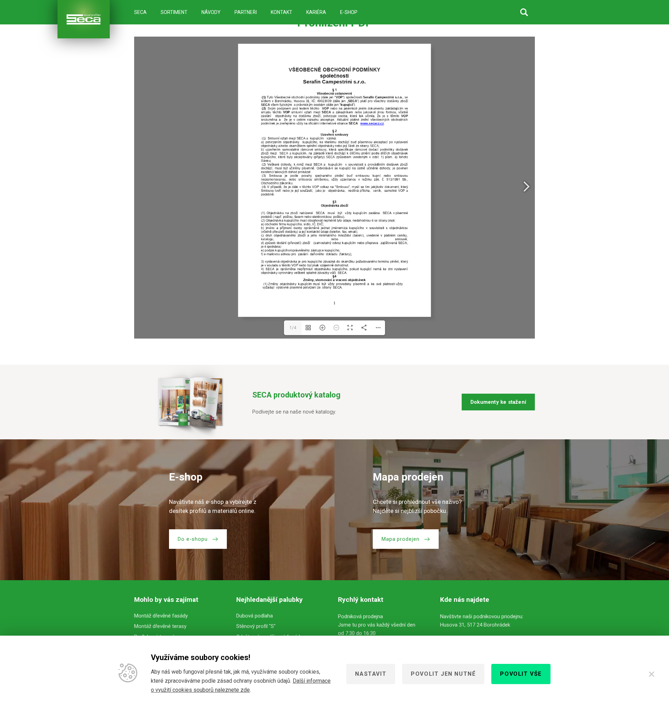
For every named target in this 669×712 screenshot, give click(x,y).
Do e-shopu (193, 539)
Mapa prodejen (401, 539)
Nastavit (370, 674)
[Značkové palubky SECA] (83, 19)
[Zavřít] (651, 674)
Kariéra (316, 12)
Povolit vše (521, 674)
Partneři (245, 12)
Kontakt (281, 12)
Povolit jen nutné (443, 674)
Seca (140, 12)
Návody (211, 12)
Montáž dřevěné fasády (161, 616)
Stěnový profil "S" (256, 626)
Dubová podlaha (254, 616)
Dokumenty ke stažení (498, 402)
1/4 (293, 327)
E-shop (348, 12)
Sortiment (174, 12)
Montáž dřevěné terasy (160, 626)
